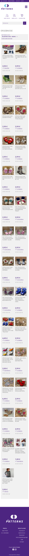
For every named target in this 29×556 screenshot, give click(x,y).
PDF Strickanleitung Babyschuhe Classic (20, 269)
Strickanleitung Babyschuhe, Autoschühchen (7, 148)
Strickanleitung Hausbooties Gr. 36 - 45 (20, 57)
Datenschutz (22, 533)
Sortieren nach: (6, 35)
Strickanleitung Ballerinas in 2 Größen (7, 269)
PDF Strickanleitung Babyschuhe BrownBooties (7, 299)
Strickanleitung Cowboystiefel (7, 116)
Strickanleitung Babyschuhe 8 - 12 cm (7, 178)
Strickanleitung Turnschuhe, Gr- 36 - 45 (7, 87)
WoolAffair (6, 68)
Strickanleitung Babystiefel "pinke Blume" (20, 420)
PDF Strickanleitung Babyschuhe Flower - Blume (7, 238)
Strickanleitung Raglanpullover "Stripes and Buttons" (7, 481)
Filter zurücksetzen (7, 38)
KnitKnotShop (20, 219)
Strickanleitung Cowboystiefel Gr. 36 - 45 (20, 178)
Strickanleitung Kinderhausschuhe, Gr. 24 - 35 (20, 87)
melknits (6, 491)
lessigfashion (7, 370)
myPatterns (19, 68)
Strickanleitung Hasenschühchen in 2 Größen (20, 148)
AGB (22, 539)
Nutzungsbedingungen (22, 537)
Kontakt (22, 541)
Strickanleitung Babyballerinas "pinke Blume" (20, 117)
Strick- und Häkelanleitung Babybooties (20, 359)
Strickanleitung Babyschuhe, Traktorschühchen (20, 299)
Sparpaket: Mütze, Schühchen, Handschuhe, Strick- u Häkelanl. (7, 390)
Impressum (22, 530)
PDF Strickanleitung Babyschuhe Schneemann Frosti (20, 209)
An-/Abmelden (5, 533)
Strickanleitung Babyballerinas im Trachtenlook (20, 329)
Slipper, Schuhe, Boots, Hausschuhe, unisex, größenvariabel (20, 450)
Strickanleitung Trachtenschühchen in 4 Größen (7, 420)
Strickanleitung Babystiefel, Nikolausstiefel (20, 390)
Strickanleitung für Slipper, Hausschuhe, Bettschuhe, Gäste (7, 360)
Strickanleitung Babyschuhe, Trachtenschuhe (7, 208)
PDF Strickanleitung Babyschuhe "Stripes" (20, 238)
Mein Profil (5, 530)
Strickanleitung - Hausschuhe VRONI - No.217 (8, 57)
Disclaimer (21, 535)
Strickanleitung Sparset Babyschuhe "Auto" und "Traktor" (7, 330)
